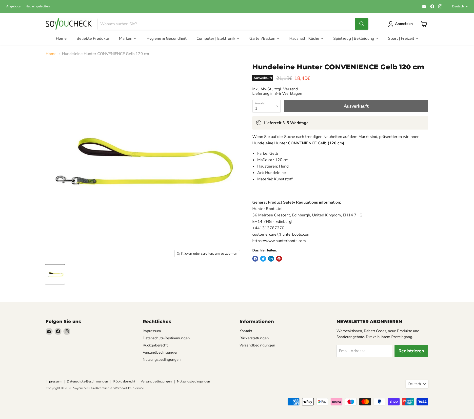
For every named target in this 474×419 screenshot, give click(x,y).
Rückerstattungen (254, 338)
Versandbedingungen (160, 352)
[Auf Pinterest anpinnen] (279, 259)
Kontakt (245, 330)
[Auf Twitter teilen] (263, 259)
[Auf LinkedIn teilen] (271, 259)
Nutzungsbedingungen (162, 359)
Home (51, 54)
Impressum (152, 330)
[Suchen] (361, 24)
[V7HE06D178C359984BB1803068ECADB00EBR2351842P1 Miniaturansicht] (55, 274)
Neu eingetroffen (37, 6)
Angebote (13, 6)
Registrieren (411, 351)
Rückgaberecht (155, 345)
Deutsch (458, 6)
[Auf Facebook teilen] (255, 259)
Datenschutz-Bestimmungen (166, 338)
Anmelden (404, 23)
